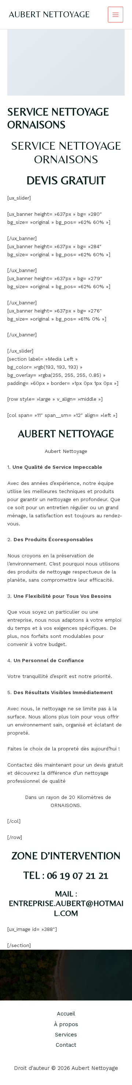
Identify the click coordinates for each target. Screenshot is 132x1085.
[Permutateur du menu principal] (116, 14)
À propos (66, 1024)
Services (66, 1034)
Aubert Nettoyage (49, 14)
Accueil (66, 1013)
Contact (66, 1045)
